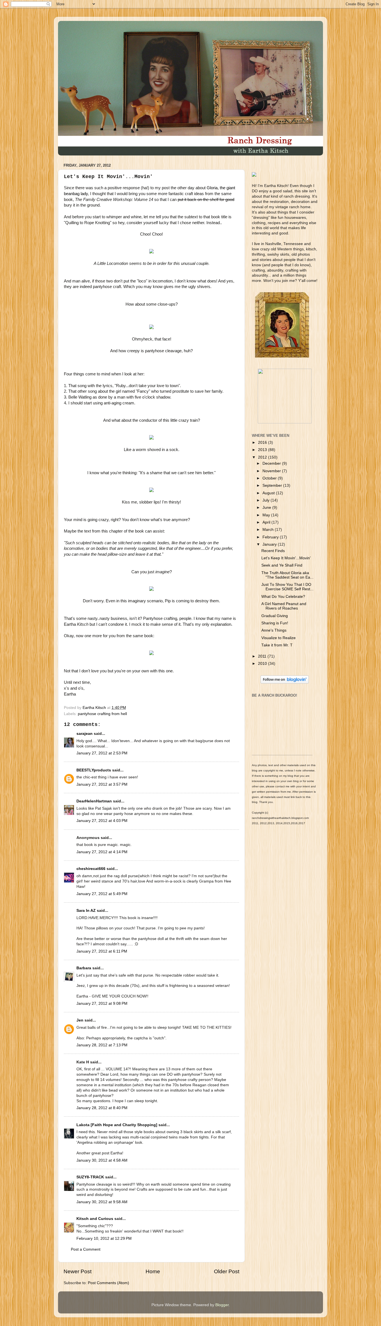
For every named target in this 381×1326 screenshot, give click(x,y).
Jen (79, 1020)
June (267, 507)
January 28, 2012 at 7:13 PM (101, 1045)
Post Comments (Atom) (108, 1283)
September (272, 485)
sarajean (84, 734)
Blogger (222, 1305)
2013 (263, 450)
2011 (262, 656)
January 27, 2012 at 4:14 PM (101, 852)
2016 (263, 442)
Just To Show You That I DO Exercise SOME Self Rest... (287, 586)
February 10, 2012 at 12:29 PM (104, 1238)
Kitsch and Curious (94, 1219)
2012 (263, 457)
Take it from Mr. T (277, 645)
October (270, 478)
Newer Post (77, 1271)
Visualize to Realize (278, 638)
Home (153, 1271)
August (269, 493)
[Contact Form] (285, 422)
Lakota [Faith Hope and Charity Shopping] (116, 1125)
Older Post (226, 1271)
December (272, 463)
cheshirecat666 (90, 869)
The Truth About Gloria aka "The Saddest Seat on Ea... (287, 575)
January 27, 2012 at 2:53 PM (101, 753)
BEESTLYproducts (93, 770)
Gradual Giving (274, 616)
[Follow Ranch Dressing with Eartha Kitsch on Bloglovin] (285, 682)
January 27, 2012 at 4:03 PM (101, 821)
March (268, 529)
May (266, 515)
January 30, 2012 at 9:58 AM (101, 1202)
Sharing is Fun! (274, 623)
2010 (263, 663)
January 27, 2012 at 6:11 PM (101, 951)
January (270, 544)
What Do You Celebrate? (283, 596)
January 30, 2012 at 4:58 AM (101, 1160)
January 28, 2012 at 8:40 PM (101, 1108)
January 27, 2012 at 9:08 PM (101, 1003)
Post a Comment (85, 1249)
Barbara (83, 968)
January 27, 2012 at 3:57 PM (101, 784)
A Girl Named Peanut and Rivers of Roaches (283, 606)
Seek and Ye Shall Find (281, 565)
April (266, 522)
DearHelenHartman (94, 801)
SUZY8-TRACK (90, 1177)
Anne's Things (273, 630)
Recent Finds (273, 551)
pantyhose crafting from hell (102, 714)
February (271, 537)
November (272, 471)
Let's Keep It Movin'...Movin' (286, 558)
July (266, 500)
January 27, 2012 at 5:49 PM (101, 894)
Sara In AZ (86, 910)
